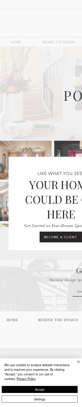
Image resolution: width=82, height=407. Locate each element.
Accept (39, 389)
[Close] (76, 364)
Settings (39, 399)
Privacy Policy (26, 378)
